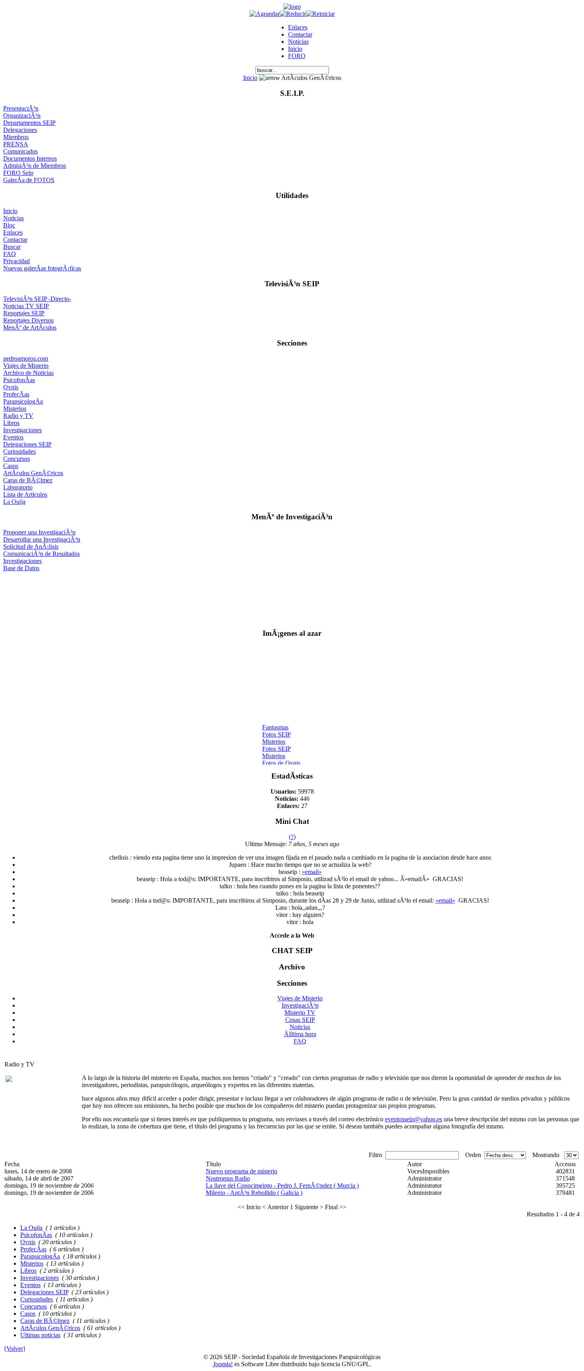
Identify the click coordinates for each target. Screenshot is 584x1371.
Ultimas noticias (40, 1335)
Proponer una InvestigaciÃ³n (39, 532)
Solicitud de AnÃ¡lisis (30, 546)
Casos (10, 465)
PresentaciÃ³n (21, 108)
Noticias (298, 41)
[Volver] (14, 1348)
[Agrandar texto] (264, 13)
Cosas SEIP (300, 1019)
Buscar (12, 246)
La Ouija (14, 501)
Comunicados (20, 151)
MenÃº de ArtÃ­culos (29, 327)
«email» (312, 871)
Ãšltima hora (300, 1034)
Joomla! (223, 1364)
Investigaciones (22, 430)
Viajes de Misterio (25, 365)
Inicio (295, 48)
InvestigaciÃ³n (300, 1005)
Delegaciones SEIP (27, 444)
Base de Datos (21, 568)
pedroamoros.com (25, 358)
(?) (292, 836)
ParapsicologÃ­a (23, 401)
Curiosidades (19, 451)
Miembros (16, 137)
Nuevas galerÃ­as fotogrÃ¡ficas (42, 268)
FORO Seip (18, 172)
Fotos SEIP (276, 731)
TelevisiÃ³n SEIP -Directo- (37, 298)
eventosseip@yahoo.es (413, 1119)
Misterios (14, 408)
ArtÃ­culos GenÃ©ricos (33, 473)
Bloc (9, 225)
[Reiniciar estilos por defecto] (320, 13)
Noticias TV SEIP (26, 306)
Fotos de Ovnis (281, 759)
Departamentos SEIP (29, 122)
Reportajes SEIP (23, 313)
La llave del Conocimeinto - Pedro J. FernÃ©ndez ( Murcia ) (282, 1185)
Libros (11, 422)
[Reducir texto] (293, 13)
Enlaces (297, 27)
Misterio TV (299, 1012)
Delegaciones (20, 129)
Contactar (300, 34)
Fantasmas (275, 723)
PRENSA (15, 144)
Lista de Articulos (25, 494)
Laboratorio (18, 487)
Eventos (13, 437)
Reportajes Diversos (28, 320)
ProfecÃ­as (16, 394)
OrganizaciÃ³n (22, 115)
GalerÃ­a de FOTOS (28, 180)
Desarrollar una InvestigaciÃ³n (41, 539)
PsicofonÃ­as (19, 380)
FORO (297, 55)
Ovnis (10, 387)
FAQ (9, 254)
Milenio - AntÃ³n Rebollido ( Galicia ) (254, 1192)
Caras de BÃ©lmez (27, 480)
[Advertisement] (292, 596)
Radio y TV (18, 415)
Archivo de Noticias (28, 372)
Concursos (16, 458)
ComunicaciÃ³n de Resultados (41, 553)
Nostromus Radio (228, 1178)
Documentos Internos (30, 158)
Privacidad (16, 261)
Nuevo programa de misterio (241, 1171)
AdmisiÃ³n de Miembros (34, 165)
